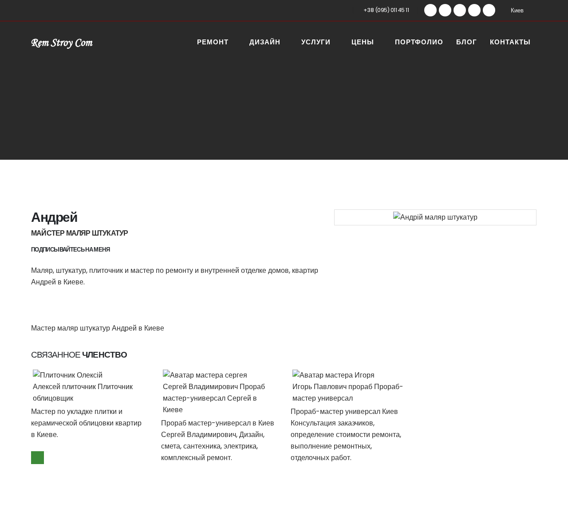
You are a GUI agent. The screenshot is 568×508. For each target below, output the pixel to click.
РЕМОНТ (213, 43)
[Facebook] (430, 10)
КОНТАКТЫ (510, 43)
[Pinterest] (445, 10)
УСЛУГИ (316, 43)
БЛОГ (466, 43)
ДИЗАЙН (264, 43)
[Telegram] (489, 10)
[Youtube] (460, 10)
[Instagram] (474, 10)
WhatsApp (37, 457)
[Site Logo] (62, 43)
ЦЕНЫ (362, 43)
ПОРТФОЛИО (419, 43)
